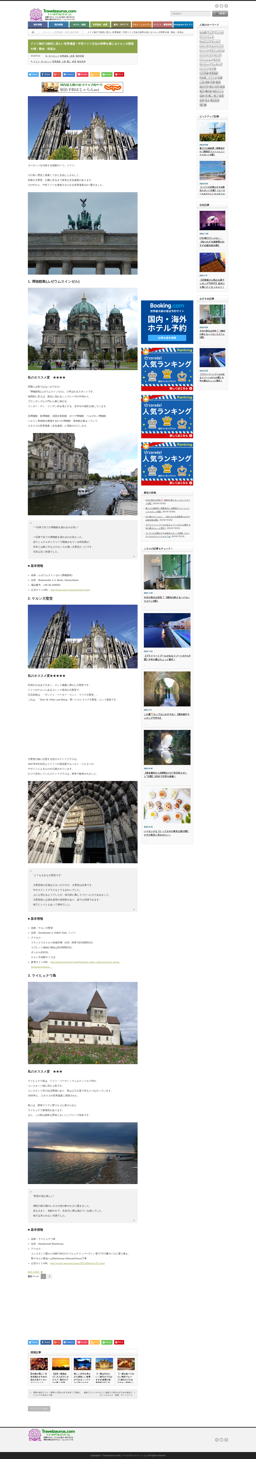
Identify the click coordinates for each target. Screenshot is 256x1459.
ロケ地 (213, 68)
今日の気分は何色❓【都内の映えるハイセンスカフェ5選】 (212, 334)
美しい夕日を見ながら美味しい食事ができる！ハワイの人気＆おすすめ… (82, 1380)
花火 (207, 100)
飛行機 (203, 105)
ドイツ (36, 61)
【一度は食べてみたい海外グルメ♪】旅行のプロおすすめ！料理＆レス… (125, 1380)
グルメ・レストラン (141, 24)
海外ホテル (218, 91)
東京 (202, 91)
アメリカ (219, 32)
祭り (216, 96)
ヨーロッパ (48, 32)
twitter (221, 6)
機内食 (208, 91)
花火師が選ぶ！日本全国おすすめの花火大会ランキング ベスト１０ (38, 1378)
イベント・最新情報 (162, 24)
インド (210, 37)
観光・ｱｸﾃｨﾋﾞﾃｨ (121, 24)
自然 (202, 100)
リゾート (204, 68)
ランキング (217, 64)
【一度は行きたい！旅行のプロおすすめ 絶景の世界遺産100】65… (104, 1378)
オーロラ (216, 41)
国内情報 (59, 24)
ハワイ (210, 55)
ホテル (217, 59)
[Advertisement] (83, 731)
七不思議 (204, 73)
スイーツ (204, 50)
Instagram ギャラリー (183, 25)
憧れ (212, 87)
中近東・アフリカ (208, 77)
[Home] (33, 32)
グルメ (213, 46)
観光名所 (81, 61)
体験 (207, 82)
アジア (210, 32)
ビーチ (218, 55)
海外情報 (38, 24)
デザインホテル (217, 50)
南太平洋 (204, 87)
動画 (218, 82)
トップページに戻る (39, 1409)
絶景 (74, 61)
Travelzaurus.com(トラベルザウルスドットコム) (125, 1455)
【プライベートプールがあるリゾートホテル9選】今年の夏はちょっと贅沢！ (212, 377)
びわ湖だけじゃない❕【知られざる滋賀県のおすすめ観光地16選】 (212, 242)
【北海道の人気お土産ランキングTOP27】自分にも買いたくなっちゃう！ (212, 284)
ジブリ (220, 46)
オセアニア (205, 41)
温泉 (202, 96)
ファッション (206, 59)
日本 (217, 87)
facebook (226, 6)
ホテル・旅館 (79, 24)
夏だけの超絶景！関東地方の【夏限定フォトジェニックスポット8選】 (212, 151)
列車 (213, 82)
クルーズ (204, 46)
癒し (69, 61)
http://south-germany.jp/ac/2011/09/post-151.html (78, 1263)
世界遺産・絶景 (100, 24)
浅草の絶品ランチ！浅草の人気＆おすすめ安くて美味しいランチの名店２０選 (57, 1393)
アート (203, 37)
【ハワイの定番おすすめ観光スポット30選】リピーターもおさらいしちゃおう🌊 (212, 190)
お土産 (203, 32)
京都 (220, 77)
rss (217, 6)
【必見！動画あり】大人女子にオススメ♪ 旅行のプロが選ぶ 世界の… (60, 1380)
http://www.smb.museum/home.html (70, 589)
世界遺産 (56, 61)
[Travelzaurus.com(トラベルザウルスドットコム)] (53, 20)
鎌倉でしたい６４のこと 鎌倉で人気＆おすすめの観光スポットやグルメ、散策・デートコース (108, 1393)
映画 (222, 87)
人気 (64, 61)
